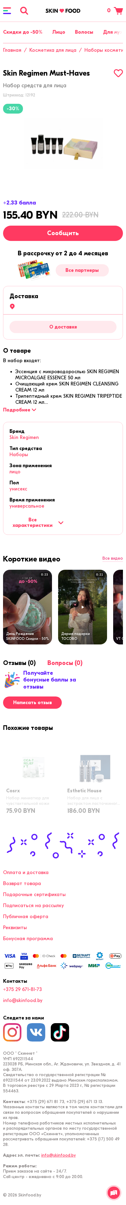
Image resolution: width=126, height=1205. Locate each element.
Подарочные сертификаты (34, 894)
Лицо (58, 32)
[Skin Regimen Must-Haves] (63, 143)
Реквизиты (15, 927)
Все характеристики (33, 522)
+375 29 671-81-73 (22, 989)
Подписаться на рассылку (33, 905)
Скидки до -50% (23, 32)
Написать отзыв (32, 702)
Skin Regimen (24, 437)
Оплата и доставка (26, 872)
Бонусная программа (28, 938)
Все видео (112, 558)
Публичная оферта (25, 916)
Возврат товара (22, 883)
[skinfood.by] (63, 11)
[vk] (36, 1032)
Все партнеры (82, 270)
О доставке (63, 327)
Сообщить (63, 233)
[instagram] (12, 1032)
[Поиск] (24, 11)
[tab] (17, 351)
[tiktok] (60, 1032)
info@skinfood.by (23, 1000)
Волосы (84, 32)
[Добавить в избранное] (118, 73)
